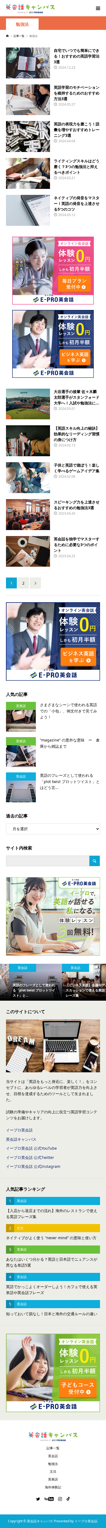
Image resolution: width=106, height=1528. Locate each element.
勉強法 (22, 24)
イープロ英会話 (19, 1130)
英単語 (53, 1479)
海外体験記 (53, 1487)
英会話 (53, 1456)
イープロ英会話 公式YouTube (31, 1148)
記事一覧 (53, 1448)
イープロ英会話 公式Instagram (33, 1166)
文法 (53, 1471)
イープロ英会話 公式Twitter (30, 1157)
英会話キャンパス (21, 1139)
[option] (26, 982)
